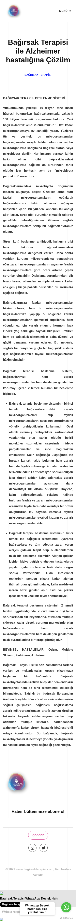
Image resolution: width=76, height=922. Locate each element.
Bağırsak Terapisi (38, 74)
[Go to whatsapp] (66, 907)
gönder (38, 835)
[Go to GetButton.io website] (66, 918)
